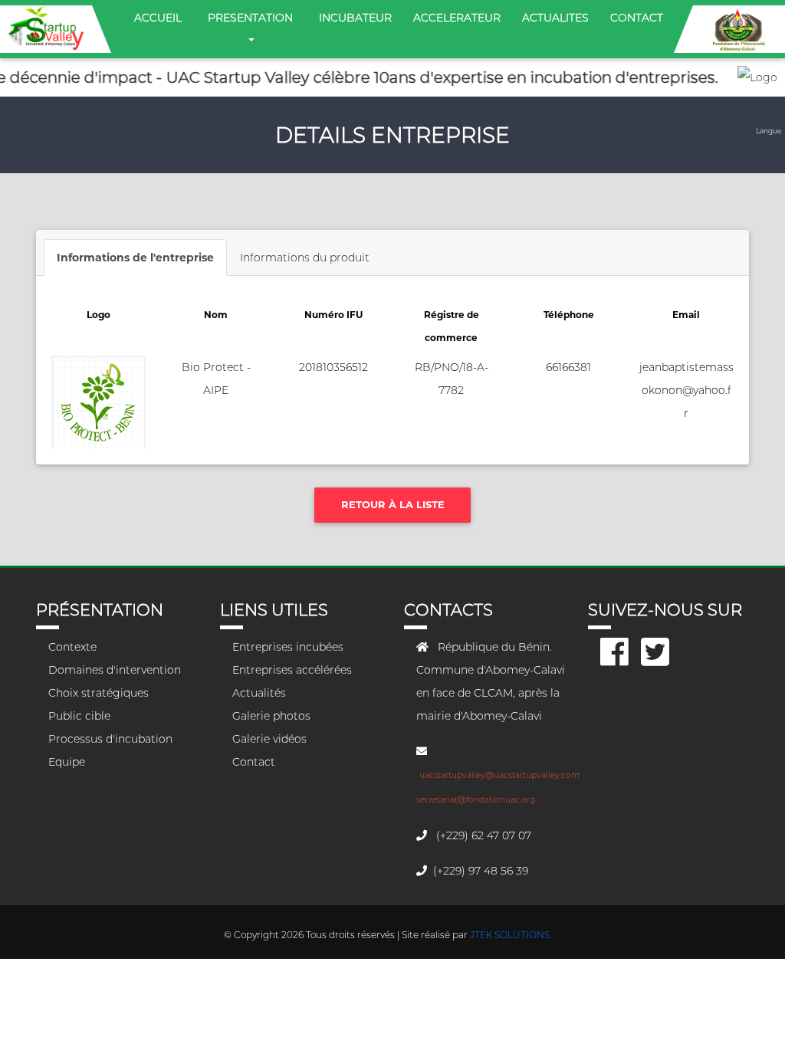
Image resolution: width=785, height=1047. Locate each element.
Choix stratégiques (98, 693)
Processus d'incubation (110, 739)
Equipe (66, 762)
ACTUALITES (555, 18)
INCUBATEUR (355, 18)
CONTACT (636, 18)
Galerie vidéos (269, 739)
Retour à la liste (393, 504)
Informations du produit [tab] (305, 257)
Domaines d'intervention (114, 670)
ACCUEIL (161, 17)
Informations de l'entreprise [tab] (135, 257)
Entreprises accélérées (292, 670)
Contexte (72, 647)
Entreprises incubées (287, 647)
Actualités (259, 693)
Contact (253, 762)
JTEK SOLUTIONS (510, 934)
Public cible (79, 716)
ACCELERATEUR (457, 18)
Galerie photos (271, 716)
